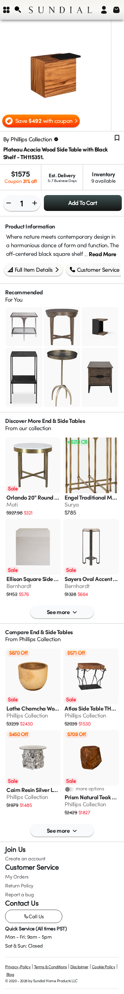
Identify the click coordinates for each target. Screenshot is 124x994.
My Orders (17, 876)
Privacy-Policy (18, 967)
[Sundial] (60, 9)
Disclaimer (79, 967)
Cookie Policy (103, 967)
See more (58, 612)
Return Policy (19, 885)
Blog (10, 974)
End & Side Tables (63, 420)
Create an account (25, 858)
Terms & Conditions (50, 967)
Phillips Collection (40, 639)
